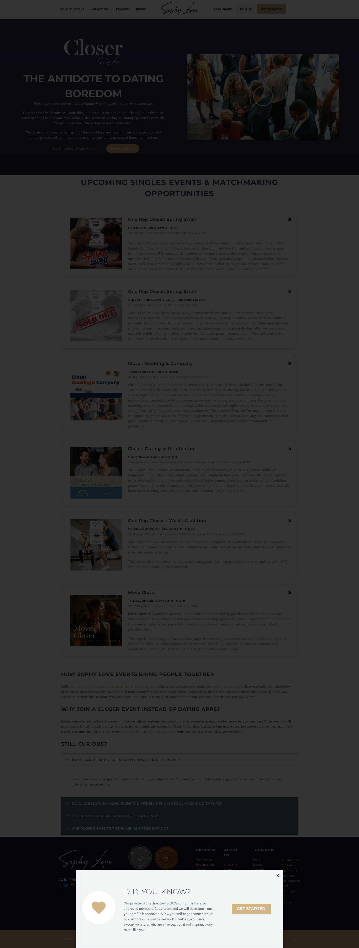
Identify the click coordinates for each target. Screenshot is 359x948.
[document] (179, 474)
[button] (277, 875)
